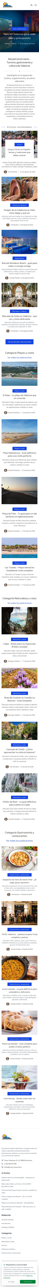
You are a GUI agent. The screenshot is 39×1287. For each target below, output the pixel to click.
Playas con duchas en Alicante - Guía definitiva (18, 1203)
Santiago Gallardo (8, 1227)
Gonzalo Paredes (8, 1220)
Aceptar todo (28, 1281)
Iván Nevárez (6, 1223)
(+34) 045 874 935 (10, 1164)
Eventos (19, 144)
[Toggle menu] (36, 5)
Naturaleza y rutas (19, 639)
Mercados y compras (19, 311)
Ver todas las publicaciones (19, 357)
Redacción (6, 1215)
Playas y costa (20, 391)
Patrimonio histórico (19, 205)
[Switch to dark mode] (31, 5)
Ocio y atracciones (19, 29)
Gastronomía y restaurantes (19, 875)
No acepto (11, 1281)
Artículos (6, 1173)
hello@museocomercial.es (13, 1167)
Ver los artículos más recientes (19, 342)
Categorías (7, 1233)
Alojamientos (19, 258)
